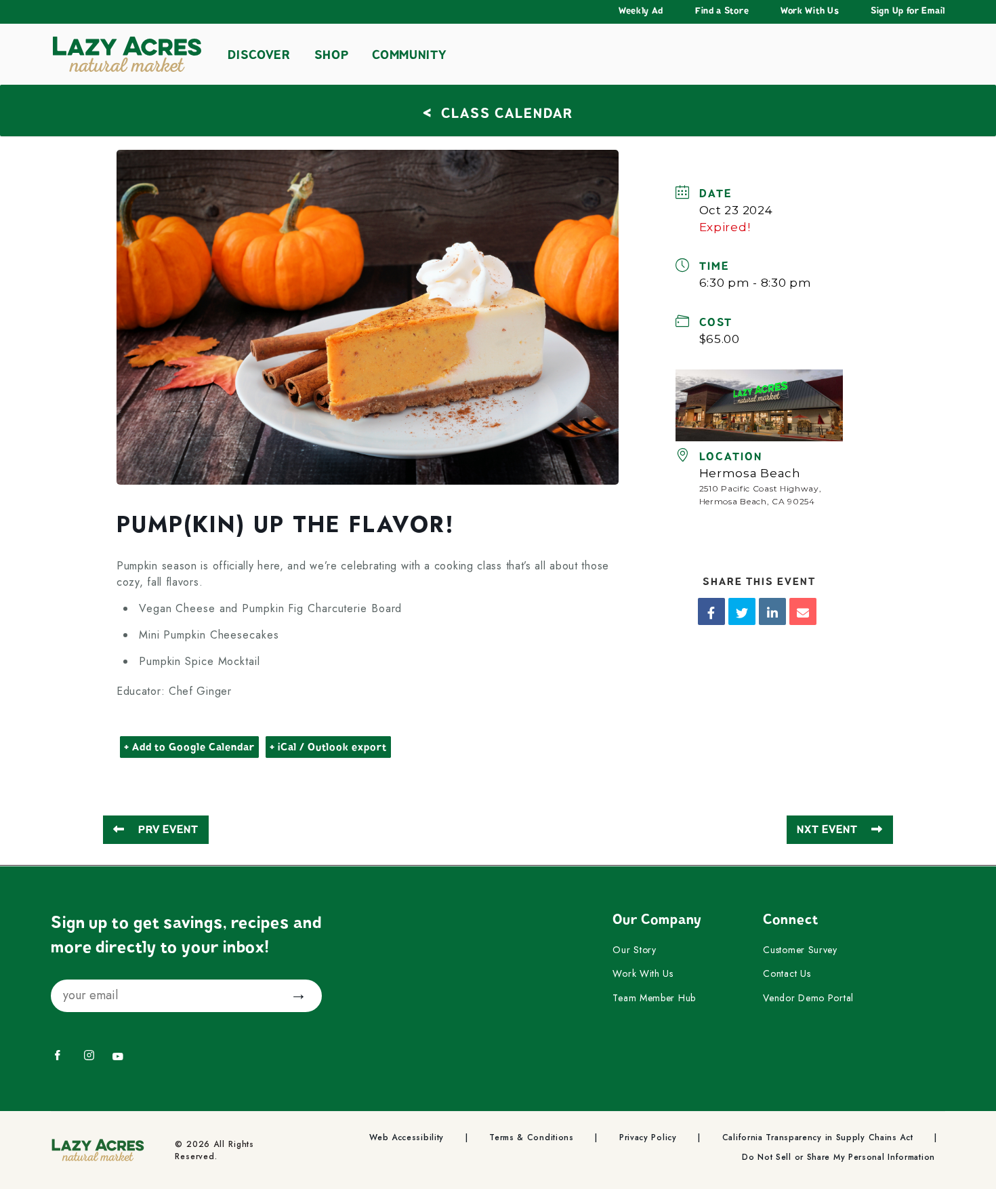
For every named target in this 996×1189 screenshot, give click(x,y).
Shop (331, 55)
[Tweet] (741, 611)
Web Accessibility (406, 1137)
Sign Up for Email (908, 11)
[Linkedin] (772, 611)
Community (409, 55)
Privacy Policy (648, 1137)
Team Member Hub (654, 998)
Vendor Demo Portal (808, 998)
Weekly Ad (641, 11)
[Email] (802, 611)
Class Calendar (498, 111)
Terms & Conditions (531, 1137)
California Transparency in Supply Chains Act (817, 1137)
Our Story (634, 950)
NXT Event (827, 829)
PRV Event (168, 829)
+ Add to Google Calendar (189, 747)
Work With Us (810, 11)
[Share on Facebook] (711, 611)
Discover (259, 55)
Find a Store (722, 11)
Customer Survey (800, 950)
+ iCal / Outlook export (328, 747)
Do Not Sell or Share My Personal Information (838, 1157)
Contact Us (786, 974)
